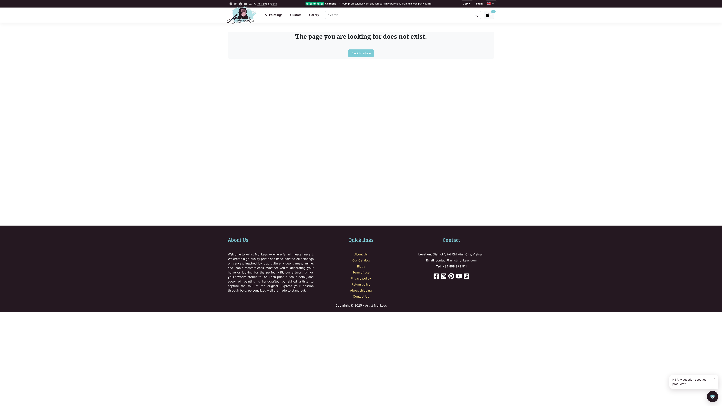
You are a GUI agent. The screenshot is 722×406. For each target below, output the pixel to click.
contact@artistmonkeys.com (451, 260)
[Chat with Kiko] (712, 396)
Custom (296, 15)
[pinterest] (240, 4)
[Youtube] (459, 276)
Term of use (361, 272)
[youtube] (245, 4)
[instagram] (235, 4)
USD (465, 3)
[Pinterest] (451, 276)
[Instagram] (444, 276)
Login (479, 3)
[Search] (476, 15)
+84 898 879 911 (267, 3)
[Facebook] (436, 276)
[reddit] (250, 4)
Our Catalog (361, 260)
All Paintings (274, 15)
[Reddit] (466, 276)
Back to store (361, 53)
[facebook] (231, 4)
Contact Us (361, 296)
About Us (361, 254)
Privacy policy (361, 278)
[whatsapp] (255, 4)
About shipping (361, 290)
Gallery (314, 15)
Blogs (361, 266)
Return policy (361, 284)
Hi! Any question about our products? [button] (694, 381)
